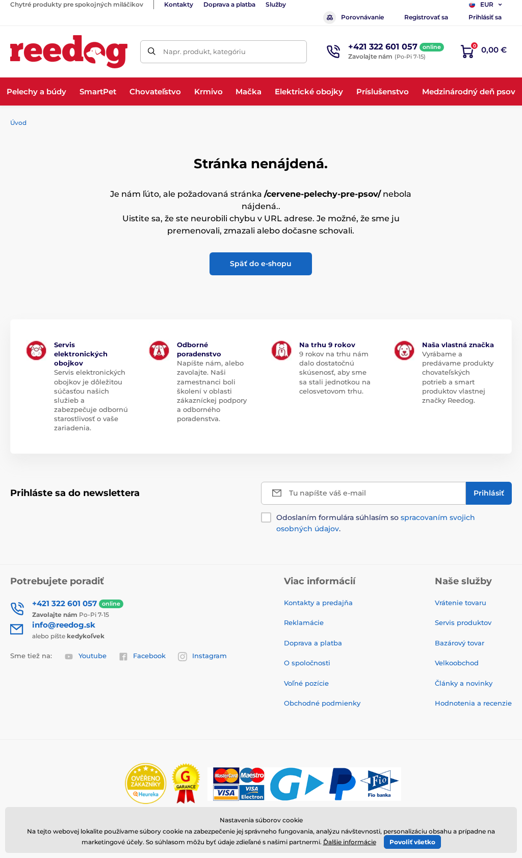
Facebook (149, 656)
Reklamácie (304, 622)
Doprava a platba (229, 4)
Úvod (18, 122)
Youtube (93, 656)
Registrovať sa (426, 17)
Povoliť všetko (412, 842)
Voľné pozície (306, 683)
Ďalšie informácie (349, 842)
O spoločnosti (307, 663)
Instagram (209, 656)
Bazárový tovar (459, 643)
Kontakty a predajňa (318, 603)
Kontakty (178, 4)
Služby (276, 4)
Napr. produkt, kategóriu (204, 51)
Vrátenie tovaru (460, 603)
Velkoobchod (457, 663)
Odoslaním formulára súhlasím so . (375, 523)
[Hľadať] (151, 51)
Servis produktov (463, 622)
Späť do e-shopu (261, 263)
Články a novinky (463, 683)
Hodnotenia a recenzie (473, 703)
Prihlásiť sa (485, 17)
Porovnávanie (362, 17)
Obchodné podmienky (322, 703)
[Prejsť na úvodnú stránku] (68, 51)
